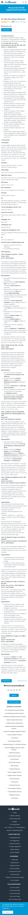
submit (14, 695)
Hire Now (7, 29)
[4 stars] (16, 690)
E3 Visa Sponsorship (15, 890)
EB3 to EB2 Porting (15, 896)
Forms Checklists (14, 880)
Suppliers (15, 821)
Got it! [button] (7, 912)
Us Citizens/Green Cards (15, 871)
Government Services (14, 843)
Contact (15, 812)
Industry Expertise (14, 849)
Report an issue (23, 680)
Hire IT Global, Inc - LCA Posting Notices (15, 827)
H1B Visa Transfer (14, 887)
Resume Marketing (15, 868)
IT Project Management (15, 846)
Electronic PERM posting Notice (15, 830)
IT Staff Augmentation (14, 837)
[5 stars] (19, 690)
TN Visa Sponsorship (15, 893)
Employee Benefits (15, 865)
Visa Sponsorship (14, 874)
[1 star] (8, 690)
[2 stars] (11, 690)
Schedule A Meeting (15, 815)
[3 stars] (14, 690)
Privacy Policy (14, 702)
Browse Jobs (15, 859)
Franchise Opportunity (14, 818)
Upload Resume (15, 862)
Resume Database (14, 852)
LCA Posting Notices (15, 824)
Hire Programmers (14, 840)
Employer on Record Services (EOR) (15, 877)
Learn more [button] (5, 908)
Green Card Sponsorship (15, 899)
